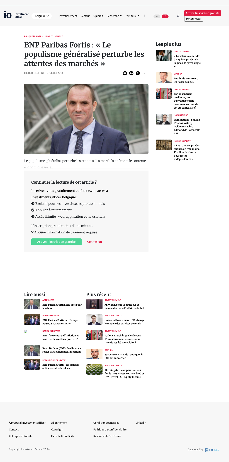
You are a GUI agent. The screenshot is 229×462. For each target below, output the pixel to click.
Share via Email (125, 73)
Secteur (85, 16)
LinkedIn (141, 422)
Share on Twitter (138, 73)
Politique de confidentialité (109, 429)
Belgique (40, 16)
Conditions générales (106, 422)
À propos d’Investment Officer (27, 422)
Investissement (68, 16)
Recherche (113, 16)
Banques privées (33, 36)
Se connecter (193, 18)
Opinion (98, 16)
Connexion (94, 242)
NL (157, 16)
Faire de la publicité (62, 436)
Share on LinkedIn (131, 73)
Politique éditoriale (20, 436)
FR (165, 16)
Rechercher (178, 16)
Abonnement (59, 422)
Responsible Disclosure (107, 436)
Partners (130, 16)
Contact (14, 429)
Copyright (57, 429)
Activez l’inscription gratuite (203, 13)
